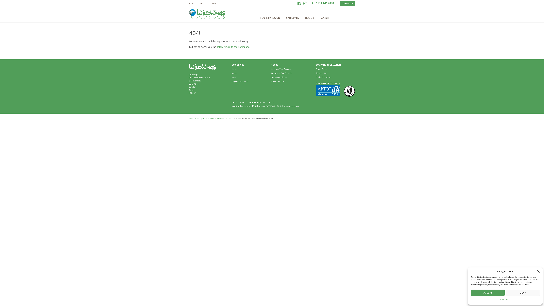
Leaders (309, 17)
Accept (488, 293)
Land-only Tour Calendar (281, 69)
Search (325, 17)
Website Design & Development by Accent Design (210, 118)
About (203, 3)
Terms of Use (321, 73)
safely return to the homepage (233, 46)
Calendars (292, 17)
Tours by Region (270, 17)
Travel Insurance (277, 81)
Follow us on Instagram (289, 106)
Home (192, 3)
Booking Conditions (279, 77)
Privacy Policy (321, 69)
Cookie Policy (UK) (323, 77)
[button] (538, 271)
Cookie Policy (504, 299)
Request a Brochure (239, 81)
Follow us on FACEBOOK (265, 106)
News (214, 3)
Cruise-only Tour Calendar (281, 73)
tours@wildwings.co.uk (241, 106)
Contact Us (347, 3)
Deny (523, 293)
